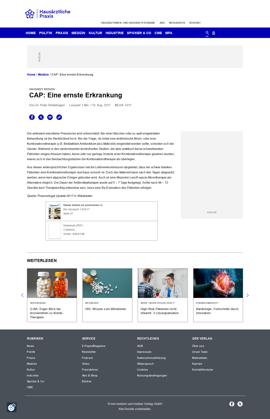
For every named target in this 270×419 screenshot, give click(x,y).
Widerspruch (145, 363)
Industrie (115, 33)
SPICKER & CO (139, 33)
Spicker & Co (35, 381)
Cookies (142, 369)
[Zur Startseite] (48, 13)
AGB (140, 346)
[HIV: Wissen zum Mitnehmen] (107, 295)
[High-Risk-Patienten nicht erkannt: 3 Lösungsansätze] (163, 295)
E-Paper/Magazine (94, 346)
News (30, 346)
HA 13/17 (125, 105)
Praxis (62, 33)
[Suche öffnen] (207, 33)
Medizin (78, 33)
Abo (162, 22)
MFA (168, 33)
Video (86, 363)
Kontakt (195, 22)
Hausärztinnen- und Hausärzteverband (128, 22)
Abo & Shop (90, 375)
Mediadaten (177, 22)
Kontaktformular (202, 369)
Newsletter (89, 352)
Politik (45, 33)
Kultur (95, 33)
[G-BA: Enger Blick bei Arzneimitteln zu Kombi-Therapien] (52, 295)
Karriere (197, 363)
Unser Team (200, 352)
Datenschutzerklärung (151, 358)
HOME (31, 33)
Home (31, 74)
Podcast (87, 358)
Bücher (86, 381)
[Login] (213, 33)
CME (158, 33)
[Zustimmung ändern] (11, 407)
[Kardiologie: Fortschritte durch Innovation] (218, 295)
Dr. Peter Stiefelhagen (50, 105)
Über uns (198, 346)
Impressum (144, 352)
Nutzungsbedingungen (152, 375)
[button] (247, 295)
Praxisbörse (90, 369)
